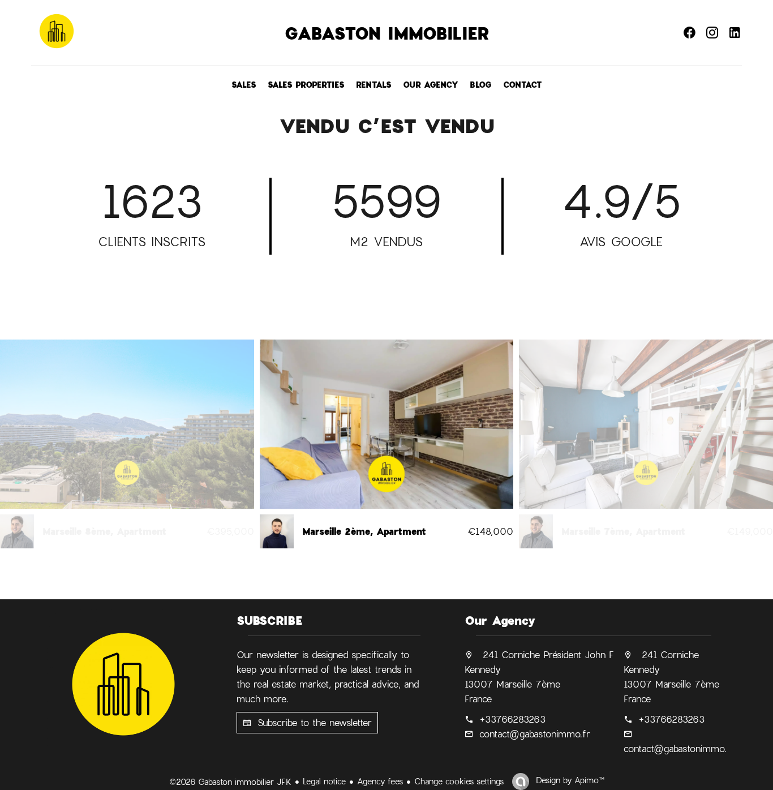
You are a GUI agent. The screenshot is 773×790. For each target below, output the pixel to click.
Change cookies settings (459, 781)
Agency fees (380, 781)
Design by (568, 780)
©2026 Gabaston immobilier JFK (230, 782)
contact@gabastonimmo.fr (534, 733)
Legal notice (324, 781)
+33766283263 (512, 719)
